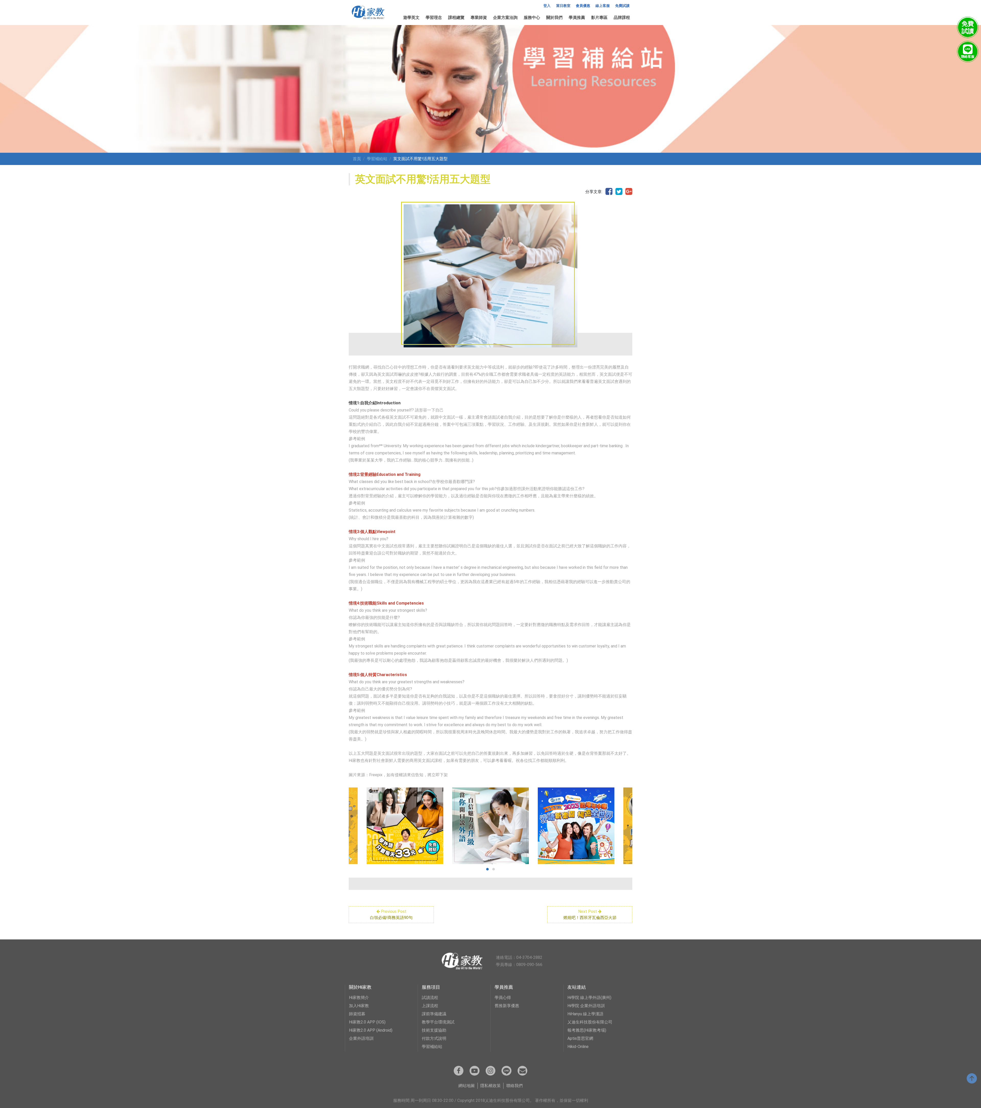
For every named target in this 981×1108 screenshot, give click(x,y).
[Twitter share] (618, 191)
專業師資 (479, 17)
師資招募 (357, 1013)
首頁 (357, 158)
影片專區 (599, 17)
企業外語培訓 (361, 1038)
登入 (547, 6)
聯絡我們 (514, 1085)
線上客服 (602, 6)
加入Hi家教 (359, 1005)
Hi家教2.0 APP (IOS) (367, 1022)
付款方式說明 (434, 1038)
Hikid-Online (578, 1046)
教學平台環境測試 (438, 1022)
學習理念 (434, 17)
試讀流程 (430, 997)
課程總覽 (456, 17)
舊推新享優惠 (507, 1005)
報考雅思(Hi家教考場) (586, 1030)
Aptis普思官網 (580, 1038)
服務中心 (532, 17)
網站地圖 (466, 1085)
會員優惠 (583, 6)
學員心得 (503, 997)
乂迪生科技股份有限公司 (589, 1022)
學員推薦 (577, 17)
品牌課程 (622, 17)
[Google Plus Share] (628, 191)
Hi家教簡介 (359, 997)
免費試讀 (622, 6)
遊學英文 (411, 17)
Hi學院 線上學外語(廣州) (589, 997)
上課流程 (430, 1005)
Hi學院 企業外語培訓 (586, 1005)
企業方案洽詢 (505, 17)
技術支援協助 (434, 1030)
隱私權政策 (490, 1085)
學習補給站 (377, 158)
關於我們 (554, 17)
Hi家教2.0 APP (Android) (370, 1030)
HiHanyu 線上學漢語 (585, 1013)
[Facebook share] (608, 191)
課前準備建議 (434, 1013)
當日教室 (563, 6)
